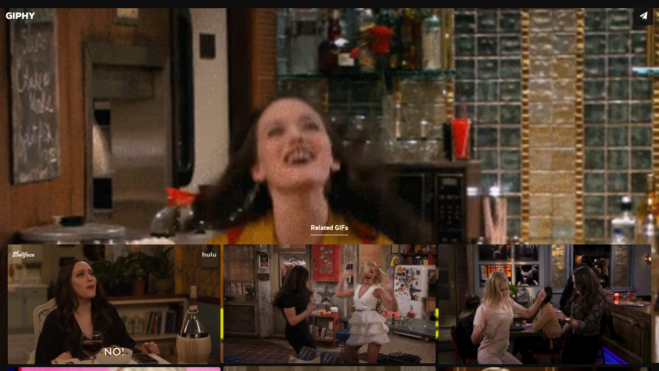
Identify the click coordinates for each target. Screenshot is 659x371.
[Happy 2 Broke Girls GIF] (329, 185)
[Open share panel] (643, 15)
